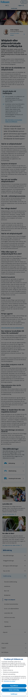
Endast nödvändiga (14, 690)
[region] (14, 677)
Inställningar (14, 694)
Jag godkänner (14, 686)
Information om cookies (9, 681)
